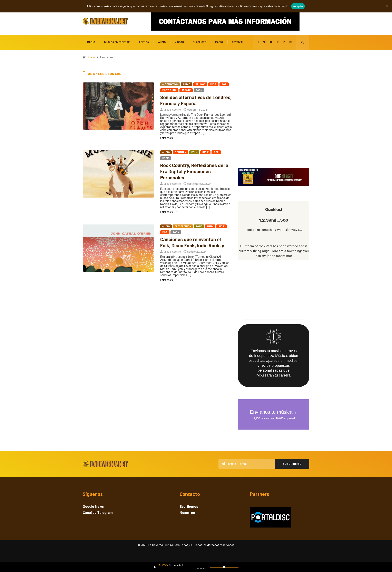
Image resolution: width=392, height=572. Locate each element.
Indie (213, 84)
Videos (179, 42)
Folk (194, 152)
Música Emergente (117, 42)
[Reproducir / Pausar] (155, 567)
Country (180, 152)
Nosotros (187, 512)
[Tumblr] (290, 42)
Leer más (166, 138)
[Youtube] (271, 42)
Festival (238, 42)
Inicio (91, 42)
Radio (219, 42)
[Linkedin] (284, 42)
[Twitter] (264, 42)
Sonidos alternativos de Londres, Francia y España (196, 100)
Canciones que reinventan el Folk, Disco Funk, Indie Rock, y (192, 242)
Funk (210, 226)
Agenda (144, 42)
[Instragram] (278, 42)
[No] (387, 6)
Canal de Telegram (98, 512)
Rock (199, 90)
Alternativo (170, 84)
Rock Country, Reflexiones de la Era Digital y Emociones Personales (194, 171)
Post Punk (169, 90)
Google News (93, 506)
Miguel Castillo (172, 109)
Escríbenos (189, 506)
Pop (224, 84)
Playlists (199, 42)
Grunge (200, 84)
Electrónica (183, 226)
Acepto (298, 6)
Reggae (186, 90)
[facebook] (258, 42)
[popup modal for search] (302, 42)
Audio (162, 42)
